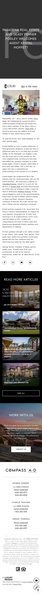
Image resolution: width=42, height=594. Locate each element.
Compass (14, 543)
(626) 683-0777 (21, 492)
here (15, 141)
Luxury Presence (27, 582)
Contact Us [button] (21, 449)
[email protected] (21, 523)
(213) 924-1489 (21, 525)
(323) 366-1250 (21, 511)
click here (29, 129)
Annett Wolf (15, 187)
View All (21, 393)
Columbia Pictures (9, 184)
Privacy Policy (17, 584)
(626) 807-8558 (21, 495)
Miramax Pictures (24, 192)
